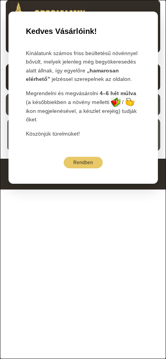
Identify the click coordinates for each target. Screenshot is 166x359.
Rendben (83, 162)
